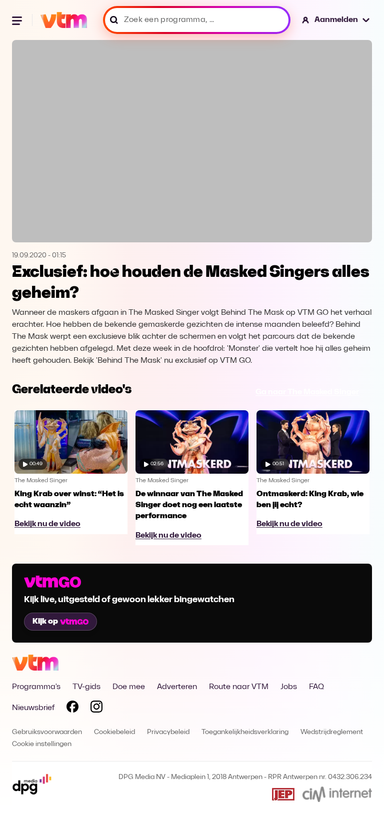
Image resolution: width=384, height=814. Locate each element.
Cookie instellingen (42, 744)
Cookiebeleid (114, 732)
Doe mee (128, 687)
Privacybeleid (168, 732)
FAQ (316, 687)
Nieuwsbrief (33, 708)
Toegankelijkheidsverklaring (245, 732)
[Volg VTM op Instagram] (96, 709)
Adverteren (177, 687)
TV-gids (86, 687)
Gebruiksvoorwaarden (47, 732)
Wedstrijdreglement (331, 732)
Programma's (36, 687)
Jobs (288, 687)
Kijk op (45, 622)
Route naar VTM (238, 687)
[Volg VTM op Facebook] (72, 709)
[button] (336, 20)
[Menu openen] (18, 20)
